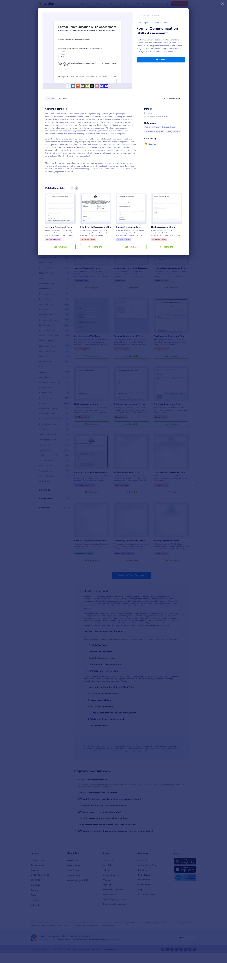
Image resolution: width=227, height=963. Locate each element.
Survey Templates (173, 132)
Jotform (152, 144)
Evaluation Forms (168, 127)
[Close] (222, 3)
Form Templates (143, 23)
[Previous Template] (34, 481)
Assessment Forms (160, 23)
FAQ (74, 98)
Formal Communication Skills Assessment (157, 30)
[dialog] (113, 481)
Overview (50, 98)
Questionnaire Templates (154, 132)
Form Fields (63, 98)
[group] (60, 223)
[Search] (139, 15)
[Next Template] (192, 481)
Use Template (161, 59)
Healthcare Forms (88, 240)
